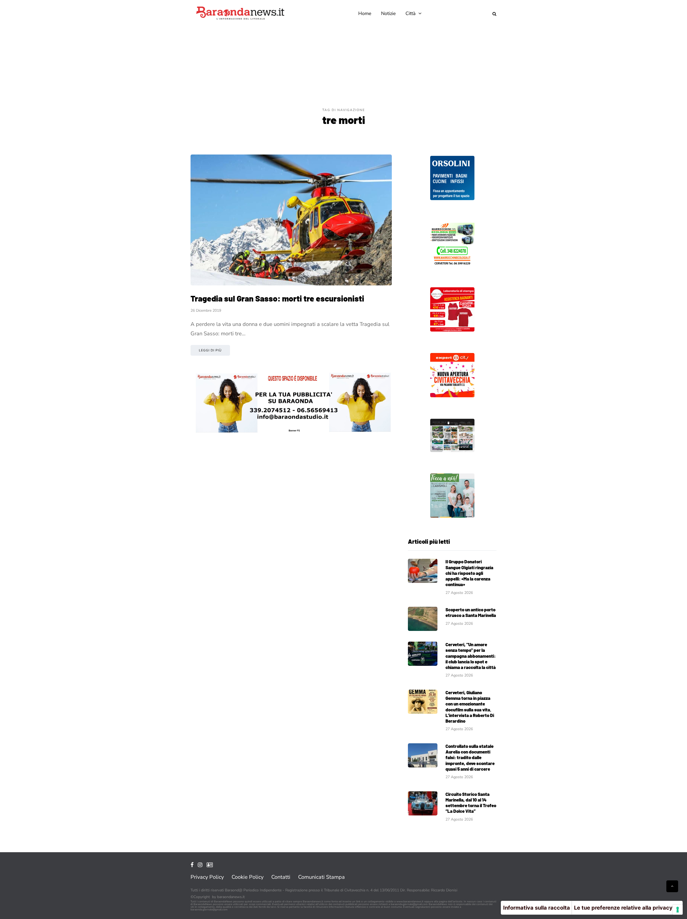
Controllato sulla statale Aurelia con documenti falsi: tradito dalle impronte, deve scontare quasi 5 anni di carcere (470, 757)
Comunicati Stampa (321, 877)
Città (410, 13)
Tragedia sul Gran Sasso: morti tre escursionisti (277, 298)
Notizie (388, 13)
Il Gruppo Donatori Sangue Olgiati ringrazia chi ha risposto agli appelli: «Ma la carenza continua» (469, 573)
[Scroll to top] (672, 886)
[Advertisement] (343, 67)
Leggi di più (210, 350)
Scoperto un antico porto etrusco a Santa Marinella (470, 612)
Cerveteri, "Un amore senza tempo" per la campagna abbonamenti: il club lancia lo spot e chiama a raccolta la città (470, 656)
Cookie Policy (248, 877)
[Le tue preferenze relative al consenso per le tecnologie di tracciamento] (678, 910)
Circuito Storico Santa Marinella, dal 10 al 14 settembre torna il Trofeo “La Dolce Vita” (470, 802)
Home (364, 13)
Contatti (280, 877)
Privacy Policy (207, 877)
